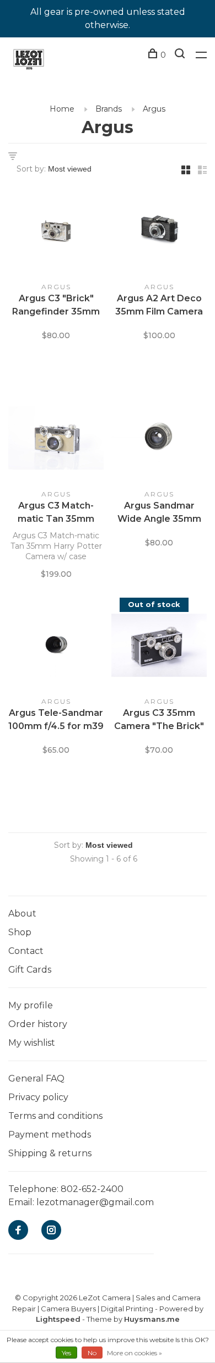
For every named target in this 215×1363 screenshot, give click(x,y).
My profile (30, 1005)
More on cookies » (134, 1353)
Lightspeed (58, 1319)
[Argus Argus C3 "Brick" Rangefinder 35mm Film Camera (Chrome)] (56, 232)
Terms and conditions (55, 1116)
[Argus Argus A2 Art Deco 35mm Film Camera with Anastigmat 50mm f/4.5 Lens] (159, 232)
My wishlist (31, 1043)
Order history (37, 1024)
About (22, 913)
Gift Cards (29, 969)
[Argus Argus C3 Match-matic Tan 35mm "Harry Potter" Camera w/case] (56, 439)
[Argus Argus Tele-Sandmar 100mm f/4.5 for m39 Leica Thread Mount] (56, 647)
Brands (108, 109)
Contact (26, 951)
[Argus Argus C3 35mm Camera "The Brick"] (159, 647)
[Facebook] (18, 1231)
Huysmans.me (152, 1319)
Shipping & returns (50, 1153)
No (92, 1353)
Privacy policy (38, 1097)
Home (62, 109)
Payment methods (49, 1134)
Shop (19, 932)
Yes (66, 1353)
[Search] (181, 55)
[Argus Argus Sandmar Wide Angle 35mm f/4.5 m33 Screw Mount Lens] (159, 439)
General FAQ (36, 1078)
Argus (154, 109)
